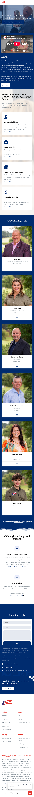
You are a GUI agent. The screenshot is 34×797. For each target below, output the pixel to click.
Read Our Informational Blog (16, 566)
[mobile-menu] (30, 2)
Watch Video (7, 131)
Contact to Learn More (16, 595)
